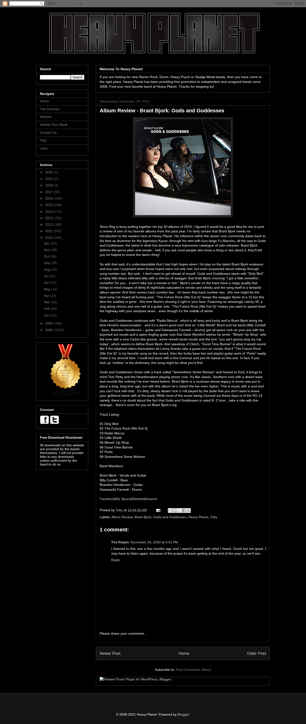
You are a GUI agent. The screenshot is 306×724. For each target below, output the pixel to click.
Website (138, 499)
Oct (47, 256)
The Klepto (120, 542)
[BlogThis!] (174, 510)
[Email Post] (157, 510)
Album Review (122, 517)
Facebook (107, 499)
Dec (47, 243)
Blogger (183, 714)
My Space (123, 499)
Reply (115, 560)
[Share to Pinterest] (188, 510)
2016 (49, 198)
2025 (49, 172)
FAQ (43, 140)
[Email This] (170, 510)
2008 (49, 330)
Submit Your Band (53, 124)
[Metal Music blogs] (66, 395)
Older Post (256, 653)
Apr (47, 296)
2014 (49, 211)
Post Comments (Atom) (193, 670)
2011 (49, 231)
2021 (49, 179)
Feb (47, 308)
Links (44, 148)
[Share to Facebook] (183, 510)
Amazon (151, 499)
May (47, 289)
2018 (49, 185)
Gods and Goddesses (169, 517)
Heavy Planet (198, 517)
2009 (49, 323)
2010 (49, 238)
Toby (213, 517)
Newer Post (110, 653)
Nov (47, 250)
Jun (47, 282)
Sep (47, 263)
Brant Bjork (143, 517)
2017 (49, 192)
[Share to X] (179, 510)
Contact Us (48, 132)
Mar (47, 302)
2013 (49, 218)
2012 (49, 224)
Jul (46, 276)
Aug (47, 269)
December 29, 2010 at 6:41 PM (154, 542)
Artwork (45, 117)
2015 (49, 205)
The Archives (50, 109)
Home (184, 653)
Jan (47, 315)
